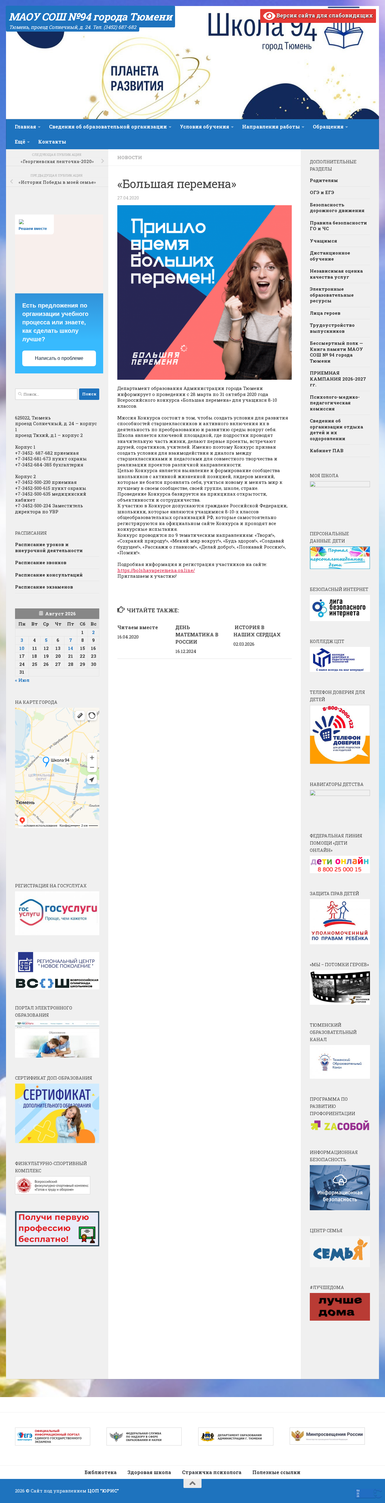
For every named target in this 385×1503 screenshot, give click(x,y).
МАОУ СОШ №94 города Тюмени (90, 16)
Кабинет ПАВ (326, 450)
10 (21, 648)
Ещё (20, 141)
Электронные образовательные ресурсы (332, 295)
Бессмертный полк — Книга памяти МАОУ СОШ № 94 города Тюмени (336, 352)
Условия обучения (204, 126)
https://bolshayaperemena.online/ (156, 570)
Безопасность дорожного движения (337, 208)
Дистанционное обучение (330, 256)
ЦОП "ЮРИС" (103, 1491)
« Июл (22, 680)
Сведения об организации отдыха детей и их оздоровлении (336, 429)
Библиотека (101, 1472)
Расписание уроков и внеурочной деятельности (49, 547)
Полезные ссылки (276, 1472)
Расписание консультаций (49, 575)
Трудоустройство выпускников (332, 328)
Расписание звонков (40, 562)
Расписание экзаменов (44, 587)
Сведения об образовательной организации (108, 126)
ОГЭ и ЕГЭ (322, 192)
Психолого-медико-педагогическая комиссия (335, 403)
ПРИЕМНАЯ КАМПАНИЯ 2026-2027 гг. (338, 379)
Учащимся (323, 241)
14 (70, 648)
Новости (129, 157)
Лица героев (325, 313)
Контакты (52, 141)
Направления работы (271, 126)
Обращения (328, 126)
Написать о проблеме (59, 358)
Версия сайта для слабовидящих (324, 15)
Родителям (324, 180)
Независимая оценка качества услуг (336, 274)
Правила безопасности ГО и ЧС (338, 226)
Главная (25, 126)
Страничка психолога (212, 1472)
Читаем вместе (137, 627)
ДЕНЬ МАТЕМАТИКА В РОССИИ (196, 634)
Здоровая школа (149, 1472)
